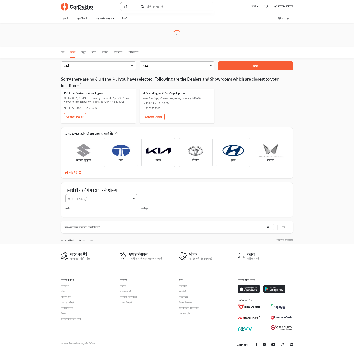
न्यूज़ (83, 52)
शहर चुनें (285, 18)
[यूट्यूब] (273, 344)
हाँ (268, 227)
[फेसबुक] (256, 344)
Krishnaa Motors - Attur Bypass (84, 93)
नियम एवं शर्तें (66, 297)
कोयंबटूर (144, 208)
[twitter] (264, 344)
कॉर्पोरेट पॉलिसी (67, 307)
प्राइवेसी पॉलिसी (67, 302)
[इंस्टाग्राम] (282, 344)
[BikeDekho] (249, 306)
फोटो (94, 52)
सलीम (68, 208)
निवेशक (64, 313)
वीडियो (105, 52)
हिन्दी (254, 6)
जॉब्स (63, 291)
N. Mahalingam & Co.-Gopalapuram (164, 93)
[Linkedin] (291, 344)
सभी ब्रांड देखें (71, 172)
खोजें (255, 66)
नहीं (283, 227)
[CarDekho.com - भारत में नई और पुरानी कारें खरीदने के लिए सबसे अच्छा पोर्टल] (77, 7)
